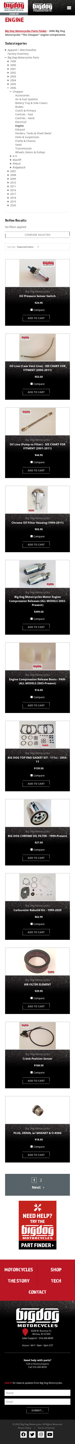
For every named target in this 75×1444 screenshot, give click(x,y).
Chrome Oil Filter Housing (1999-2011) (37, 522)
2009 (13, 178)
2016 (13, 190)
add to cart (36, 318)
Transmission (23, 148)
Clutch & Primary (25, 110)
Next (37, 1187)
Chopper (18, 91)
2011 (13, 186)
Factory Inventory (18, 53)
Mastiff (17, 160)
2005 (13, 84)
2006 (13, 88)
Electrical (20, 122)
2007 (13, 171)
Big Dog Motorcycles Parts (23, 57)
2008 (13, 175)
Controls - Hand (24, 118)
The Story (18, 1281)
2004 (13, 80)
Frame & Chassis (25, 141)
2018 (13, 197)
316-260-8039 (40, 1367)
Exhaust (20, 129)
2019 (13, 201)
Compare (39, 310)
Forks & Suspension (27, 137)
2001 (13, 69)
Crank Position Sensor (37, 1058)
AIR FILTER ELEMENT (37, 984)
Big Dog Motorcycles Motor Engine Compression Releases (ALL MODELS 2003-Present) (37, 601)
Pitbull (17, 163)
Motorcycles (18, 1269)
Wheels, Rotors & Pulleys (30, 152)
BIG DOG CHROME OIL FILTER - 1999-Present (37, 836)
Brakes (19, 106)
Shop (56, 1269)
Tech (56, 1281)
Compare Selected (37, 234)
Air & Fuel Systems (26, 99)
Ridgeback (19, 167)
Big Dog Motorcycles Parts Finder (26, 31)
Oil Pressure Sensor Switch (37, 296)
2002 (13, 72)
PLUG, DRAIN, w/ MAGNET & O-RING (37, 1133)
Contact (37, 1292)
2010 (13, 182)
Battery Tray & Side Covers (31, 103)
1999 (13, 61)
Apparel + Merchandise (22, 50)
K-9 (15, 156)
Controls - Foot (24, 114)
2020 (13, 205)
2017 (13, 194)
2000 (13, 65)
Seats (18, 144)
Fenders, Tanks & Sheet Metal (33, 133)
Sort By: (11, 246)
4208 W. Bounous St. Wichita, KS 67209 (41, 1332)
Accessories (22, 95)
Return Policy (24, 1427)
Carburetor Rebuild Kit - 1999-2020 (37, 910)
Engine (19, 125)
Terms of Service (46, 1427)
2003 (13, 76)
